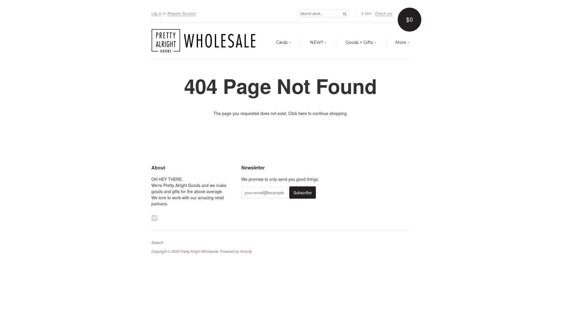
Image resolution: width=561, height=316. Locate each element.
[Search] (345, 13)
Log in (156, 13)
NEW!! (317, 42)
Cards (282, 42)
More (401, 42)
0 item (366, 13)
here (302, 113)
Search (157, 243)
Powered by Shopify (236, 251)
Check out (383, 13)
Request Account (181, 13)
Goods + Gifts (359, 42)
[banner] (205, 41)
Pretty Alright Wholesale (199, 251)
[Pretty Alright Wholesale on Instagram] (154, 217)
